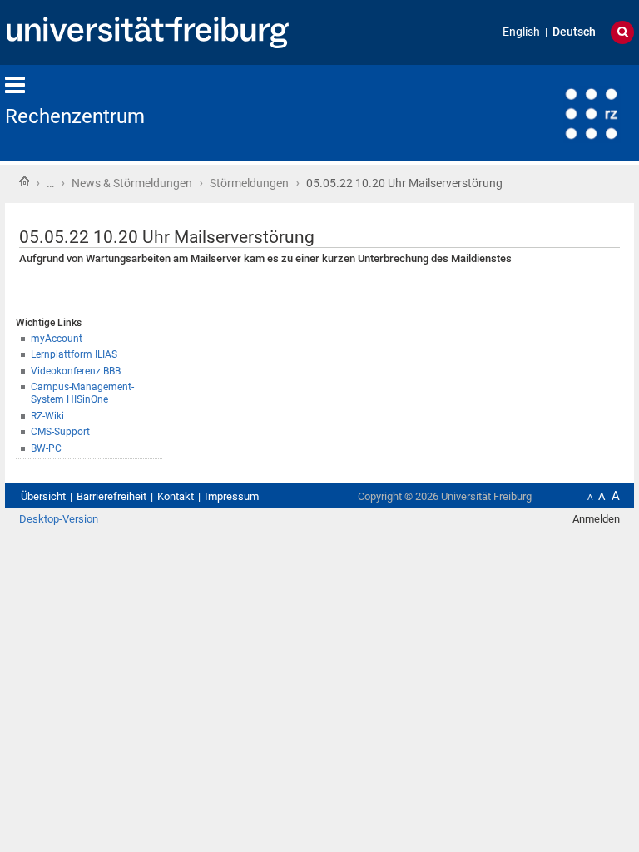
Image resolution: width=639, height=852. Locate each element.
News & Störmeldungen (132, 183)
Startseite (24, 181)
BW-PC (46, 448)
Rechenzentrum (75, 116)
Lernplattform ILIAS (74, 354)
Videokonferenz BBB (76, 371)
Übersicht (43, 496)
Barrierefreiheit (111, 496)
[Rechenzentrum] (552, 112)
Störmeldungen (249, 183)
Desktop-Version (58, 519)
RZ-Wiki (47, 416)
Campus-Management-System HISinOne (82, 393)
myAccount (56, 338)
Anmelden (596, 519)
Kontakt (175, 496)
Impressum (232, 496)
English (521, 32)
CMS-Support (60, 432)
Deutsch (574, 32)
